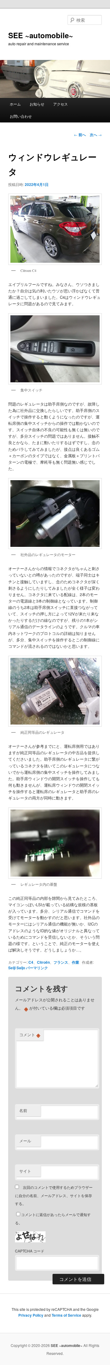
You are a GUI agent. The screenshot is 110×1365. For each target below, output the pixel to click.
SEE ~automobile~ (40, 35)
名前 (23, 1110)
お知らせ (37, 103)
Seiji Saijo (16, 967)
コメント (29, 1035)
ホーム (15, 103)
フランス (60, 962)
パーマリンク (37, 967)
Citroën (43, 962)
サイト (25, 1171)
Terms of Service (66, 1315)
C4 (30, 962)
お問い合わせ (21, 116)
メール (25, 1141)
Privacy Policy (30, 1315)
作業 (75, 962)
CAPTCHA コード (29, 1250)
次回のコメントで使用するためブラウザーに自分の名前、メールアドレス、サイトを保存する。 (54, 1195)
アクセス (60, 103)
